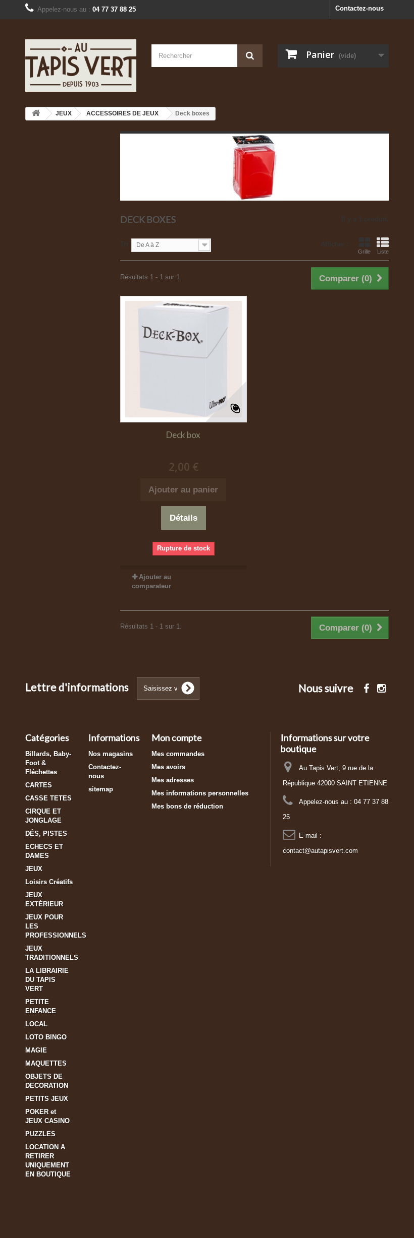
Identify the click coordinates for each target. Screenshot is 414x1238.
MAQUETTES (46, 1063)
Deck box (183, 434)
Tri (124, 244)
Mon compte (176, 737)
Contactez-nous (359, 8)
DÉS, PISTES (46, 833)
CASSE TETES (48, 798)
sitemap (100, 789)
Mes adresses (172, 780)
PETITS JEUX (46, 1098)
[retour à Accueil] (35, 113)
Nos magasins (110, 754)
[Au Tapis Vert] (80, 65)
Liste (383, 252)
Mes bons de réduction (187, 806)
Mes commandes (177, 754)
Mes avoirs (168, 767)
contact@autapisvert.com (320, 850)
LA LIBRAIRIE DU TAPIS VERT (47, 980)
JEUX (33, 869)
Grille (364, 252)
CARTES (38, 785)
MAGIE (36, 1050)
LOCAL (36, 1024)
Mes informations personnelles (199, 793)
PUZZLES (40, 1134)
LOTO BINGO (46, 1037)
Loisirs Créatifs (49, 882)
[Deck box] (183, 359)
